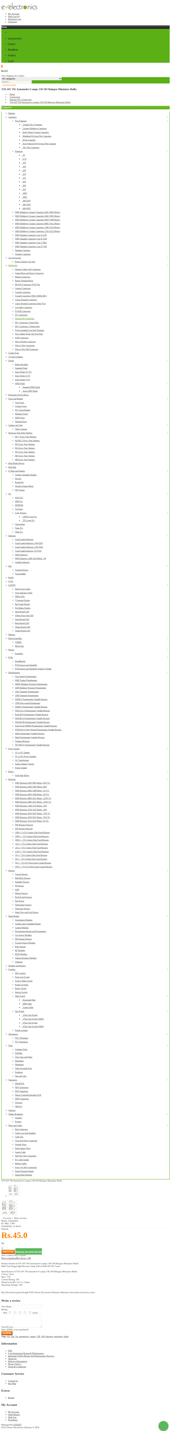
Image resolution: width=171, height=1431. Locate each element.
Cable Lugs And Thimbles (25, 1133)
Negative (18, 1118)
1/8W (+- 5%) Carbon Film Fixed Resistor (32, 840)
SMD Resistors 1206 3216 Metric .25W (31, 806)
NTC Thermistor (21, 1038)
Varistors (12, 1110)
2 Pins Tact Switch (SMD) (33, 1019)
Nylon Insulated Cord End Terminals (29, 330)
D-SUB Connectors (23, 311)
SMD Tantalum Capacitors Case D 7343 (31, 246)
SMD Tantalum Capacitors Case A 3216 (31, 235)
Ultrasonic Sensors (22, 909)
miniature (58, 1336)
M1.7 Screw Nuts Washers (25, 437)
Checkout (12, 22)
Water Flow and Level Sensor (26, 912)
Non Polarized (20, 121)
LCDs (10, 581)
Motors (11, 650)
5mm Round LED (22, 619)
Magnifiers (19, 1061)
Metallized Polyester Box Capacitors (36, 136)
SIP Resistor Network (24, 829)
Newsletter (13, 1420)
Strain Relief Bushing (23, 1175)
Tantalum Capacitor (22, 250)
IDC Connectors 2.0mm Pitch (27, 322)
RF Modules (20, 950)
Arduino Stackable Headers (26, 475)
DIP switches (20, 973)
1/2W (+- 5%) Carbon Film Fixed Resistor (32, 851)
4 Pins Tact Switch (29, 1023)
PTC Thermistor (21, 1042)
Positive (18, 1122)
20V (24, 170)
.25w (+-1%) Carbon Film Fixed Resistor (31, 844)
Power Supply (14, 749)
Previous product (9, 85)
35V (24, 178)
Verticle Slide (27, 1007)
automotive (24, 1336)
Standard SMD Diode (31, 387)
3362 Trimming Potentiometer (27, 692)
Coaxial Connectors (23, 292)
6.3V (24, 159)
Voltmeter (19, 962)
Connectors (15, 97)
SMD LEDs (20, 596)
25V (24, 174)
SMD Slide (27, 1004)
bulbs (66, 1336)
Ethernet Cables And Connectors (28, 269)
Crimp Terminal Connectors (26, 300)
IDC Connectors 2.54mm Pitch (27, 326)
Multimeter (19, 1064)
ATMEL (18, 642)
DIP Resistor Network (24, 825)
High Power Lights (22, 589)
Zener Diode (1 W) (22, 376)
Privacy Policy (14, 1364)
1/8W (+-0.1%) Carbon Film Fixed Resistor (32, 832)
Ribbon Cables (21, 1163)
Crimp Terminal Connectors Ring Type (30, 303)
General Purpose (21, 570)
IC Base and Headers (16, 471)
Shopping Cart (14, 19)
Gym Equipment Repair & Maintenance (26, 1353)
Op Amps (19, 509)
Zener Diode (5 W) (22, 380)
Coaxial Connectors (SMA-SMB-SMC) (31, 296)
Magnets (11, 634)
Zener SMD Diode (30, 391)
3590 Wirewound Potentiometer (27, 703)
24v (12, 1336)
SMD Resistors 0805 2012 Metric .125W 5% (33, 802)
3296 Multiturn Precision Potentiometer (30, 688)
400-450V (26, 208)
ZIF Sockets (20, 490)
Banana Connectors (22, 277)
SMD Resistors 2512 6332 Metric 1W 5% (32, 821)
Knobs (11, 577)
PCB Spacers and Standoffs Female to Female (33, 669)
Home (12, 94)
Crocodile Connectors (23, 307)
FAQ (10, 1350)
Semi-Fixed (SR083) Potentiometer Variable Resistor (36, 726)
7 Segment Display (22, 600)
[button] (163, 1426)
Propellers (19, 653)
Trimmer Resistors (22, 741)
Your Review (7, 1327)
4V (23, 155)
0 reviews (7, 1218)
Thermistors (13, 1034)
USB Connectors (22, 338)
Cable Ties (19, 1137)
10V (24, 163)
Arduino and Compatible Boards (28, 924)
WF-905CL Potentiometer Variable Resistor (32, 745)
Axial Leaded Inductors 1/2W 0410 (29, 547)
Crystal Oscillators (15, 357)
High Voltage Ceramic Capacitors (35, 132)
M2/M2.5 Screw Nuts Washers (27, 440)
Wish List (12, 1417)
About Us (12, 1358)
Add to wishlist (7, 1255)
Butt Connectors (21, 1129)
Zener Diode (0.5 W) (23, 372)
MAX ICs (19, 498)
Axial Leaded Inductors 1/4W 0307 (29, 543)
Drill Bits (18, 1053)
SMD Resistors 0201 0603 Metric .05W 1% (32, 783)
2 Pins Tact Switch (29, 1015)
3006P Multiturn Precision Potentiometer (31, 684)
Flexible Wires (21, 1144)
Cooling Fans (13, 353)
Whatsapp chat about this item (28, 1252)
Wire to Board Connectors (25, 342)
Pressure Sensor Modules (25, 943)
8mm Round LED (22, 623)
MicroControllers (15, 638)
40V (24, 182)
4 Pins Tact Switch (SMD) (33, 1026)
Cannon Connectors (23, 288)
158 (38, 1336)
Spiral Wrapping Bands (24, 1171)
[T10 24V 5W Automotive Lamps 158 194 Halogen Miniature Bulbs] (9, 1215)
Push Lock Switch (22, 977)
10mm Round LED (22, 627)
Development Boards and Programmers (30, 931)
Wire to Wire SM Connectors (26, 349)
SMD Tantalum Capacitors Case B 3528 (31, 239)
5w (16, 1336)
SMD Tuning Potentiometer (26, 680)
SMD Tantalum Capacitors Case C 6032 (31, 243)
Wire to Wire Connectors (25, 345)
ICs (9, 494)
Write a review (20, 1218)
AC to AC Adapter (22, 752)
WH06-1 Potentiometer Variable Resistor (31, 699)
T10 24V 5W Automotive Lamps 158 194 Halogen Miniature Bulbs (40, 102)
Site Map (12, 1383)
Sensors (11, 870)
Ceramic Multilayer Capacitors (34, 128)
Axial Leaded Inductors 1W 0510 (28, 551)
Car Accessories (14, 258)
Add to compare (19, 1255)
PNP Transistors (21, 1091)
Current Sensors (21, 874)
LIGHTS (12, 585)
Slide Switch (20, 996)
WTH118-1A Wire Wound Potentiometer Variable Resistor (38, 730)
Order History (14, 1414)
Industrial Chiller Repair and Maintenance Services (31, 1356)
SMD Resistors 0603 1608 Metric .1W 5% (32, 794)
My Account (13, 14)
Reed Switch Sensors (23, 897)
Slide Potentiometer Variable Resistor (29, 733)
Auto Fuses (19, 402)
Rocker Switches (21, 985)
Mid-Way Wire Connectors (25, 1156)
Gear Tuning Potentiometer (25, 676)
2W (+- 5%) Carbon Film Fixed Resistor (31, 859)
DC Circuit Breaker (22, 410)
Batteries (11, 113)
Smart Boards (13, 916)
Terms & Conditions (17, 1366)
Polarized (18, 151)
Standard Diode (21, 368)
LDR (17, 890)
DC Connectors (21, 315)
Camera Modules (22, 928)
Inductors (12, 536)
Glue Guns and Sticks (23, 1057)
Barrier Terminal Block (24, 281)
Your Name (6, 1306)
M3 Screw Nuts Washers (25, 444)
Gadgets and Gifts (15, 425)
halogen (49, 1336)
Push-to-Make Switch (23, 981)
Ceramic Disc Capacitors (32, 125)
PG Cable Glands (22, 1160)
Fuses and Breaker (15, 399)
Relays (11, 771)
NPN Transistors (22, 1087)
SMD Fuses (20, 418)
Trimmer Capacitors (23, 254)
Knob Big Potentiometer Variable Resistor (31, 714)
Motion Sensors (21, 893)
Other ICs (19, 532)
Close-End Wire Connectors (26, 1141)
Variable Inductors (22, 562)
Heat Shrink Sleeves (16, 463)
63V (24, 189)
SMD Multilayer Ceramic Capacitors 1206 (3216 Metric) (37, 227)
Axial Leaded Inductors (24, 539)
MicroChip (19, 646)
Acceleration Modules (23, 920)
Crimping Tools (21, 1049)
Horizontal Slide (29, 1000)
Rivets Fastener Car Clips (25, 262)
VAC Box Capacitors (30, 147)
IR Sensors (19, 886)
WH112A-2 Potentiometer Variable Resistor (32, 711)
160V (24, 197)
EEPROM (19, 505)
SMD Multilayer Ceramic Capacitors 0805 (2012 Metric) (37, 224)
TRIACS (18, 1106)
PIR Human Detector (23, 939)
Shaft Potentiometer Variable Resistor (30, 737)
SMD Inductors (21, 555)
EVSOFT (18, 1424)
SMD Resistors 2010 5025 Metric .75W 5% (32, 817)
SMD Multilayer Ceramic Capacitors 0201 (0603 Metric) (37, 212)
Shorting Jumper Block (24, 486)
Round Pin (19, 482)
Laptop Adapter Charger (24, 764)
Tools (10, 1045)
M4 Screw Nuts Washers (25, 448)
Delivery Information (17, 1361)
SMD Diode (20, 383)
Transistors (12, 1080)
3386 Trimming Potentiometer (27, 695)
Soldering (19, 1072)
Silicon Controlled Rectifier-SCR (28, 1095)
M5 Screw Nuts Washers (25, 452)
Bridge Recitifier (21, 364)
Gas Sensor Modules (23, 935)
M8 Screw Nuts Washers (25, 460)
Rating (4, 1309)
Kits (10, 566)
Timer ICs (19, 528)
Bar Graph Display (22, 604)
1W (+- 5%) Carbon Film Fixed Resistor (31, 855)
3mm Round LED (22, 612)
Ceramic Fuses (21, 406)
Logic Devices (20, 513)
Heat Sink (12, 467)
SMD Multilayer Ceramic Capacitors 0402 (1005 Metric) (37, 216)
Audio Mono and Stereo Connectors (29, 273)
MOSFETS (19, 1083)
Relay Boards (20, 947)
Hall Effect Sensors (22, 878)
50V (24, 185)
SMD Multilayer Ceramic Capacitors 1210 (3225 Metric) (37, 231)
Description (8, 1258)
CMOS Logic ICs (29, 517)
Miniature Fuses (21, 414)
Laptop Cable (20, 1152)
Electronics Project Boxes (18, 395)
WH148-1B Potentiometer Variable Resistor (32, 722)
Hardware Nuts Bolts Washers (20, 433)
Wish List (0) (14, 16)
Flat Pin (18, 479)
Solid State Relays (22, 775)
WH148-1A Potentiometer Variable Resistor (32, 718)
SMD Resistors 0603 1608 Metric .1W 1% (32, 791)
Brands (11, 1397)
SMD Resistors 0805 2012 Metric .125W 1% (33, 798)
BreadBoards (20, 661)
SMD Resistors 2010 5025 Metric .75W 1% (32, 813)
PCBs (10, 657)
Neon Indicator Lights (23, 593)
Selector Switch (21, 992)
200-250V (26, 201)
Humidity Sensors (22, 882)
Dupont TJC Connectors (21, 99)
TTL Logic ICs (28, 520)
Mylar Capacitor (29, 140)
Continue (7, 1333)
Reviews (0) (23, 1258)
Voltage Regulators (15, 1114)
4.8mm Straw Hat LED (24, 615)
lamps (33, 1336)
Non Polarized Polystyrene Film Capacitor (39, 144)
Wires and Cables (15, 1125)
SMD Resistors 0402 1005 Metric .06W (31, 787)
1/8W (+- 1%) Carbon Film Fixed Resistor (32, 836)
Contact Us (13, 1381)
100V (24, 193)
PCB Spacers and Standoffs (26, 665)
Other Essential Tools (23, 1068)
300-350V (26, 204)
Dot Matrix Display (23, 608)
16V (24, 166)
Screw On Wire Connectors (26, 1167)
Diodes (11, 361)
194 (43, 1336)
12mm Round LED (22, 631)
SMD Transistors (22, 1099)
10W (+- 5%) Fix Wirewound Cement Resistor (33, 867)
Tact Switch (19, 1011)
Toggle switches (21, 1030)
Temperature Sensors (23, 905)
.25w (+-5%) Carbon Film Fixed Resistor (31, 848)
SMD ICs (19, 501)
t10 (8, 1336)
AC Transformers (22, 760)
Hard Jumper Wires (23, 1148)
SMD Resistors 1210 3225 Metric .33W (31, 810)
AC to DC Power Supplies (25, 756)
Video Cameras (21, 429)
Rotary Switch (20, 988)
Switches (12, 969)
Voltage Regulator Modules (26, 958)
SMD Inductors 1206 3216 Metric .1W (30, 558)
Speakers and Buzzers (17, 966)
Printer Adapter (21, 768)
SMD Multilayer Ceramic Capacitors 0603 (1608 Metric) (37, 220)
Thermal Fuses (21, 421)
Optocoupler (20, 524)
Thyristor (18, 1103)
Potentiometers (14, 673)
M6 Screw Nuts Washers (25, 456)
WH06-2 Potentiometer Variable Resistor (31, 707)
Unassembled (20, 574)
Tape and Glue (20, 1076)
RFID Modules (21, 954)
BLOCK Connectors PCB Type (27, 284)
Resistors (12, 779)
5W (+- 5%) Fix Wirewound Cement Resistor (33, 863)
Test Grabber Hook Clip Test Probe (29, 334)
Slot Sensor (19, 901)
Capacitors (12, 117)
